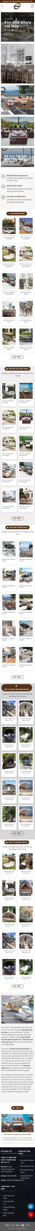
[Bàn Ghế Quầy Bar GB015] (26, 281)
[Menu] (2, 6)
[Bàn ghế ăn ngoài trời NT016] (26, 655)
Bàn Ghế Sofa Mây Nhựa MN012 (24, 428)
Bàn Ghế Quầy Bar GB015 (26, 293)
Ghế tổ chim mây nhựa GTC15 (26, 872)
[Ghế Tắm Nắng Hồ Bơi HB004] (26, 226)
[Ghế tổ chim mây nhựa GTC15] (26, 861)
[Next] (32, 1129)
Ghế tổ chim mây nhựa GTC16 (9, 872)
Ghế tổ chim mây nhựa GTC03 (26, 798)
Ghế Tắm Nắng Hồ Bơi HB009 (9, 238)
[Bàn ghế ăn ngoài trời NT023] (26, 576)
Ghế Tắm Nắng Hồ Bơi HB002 (7, 401)
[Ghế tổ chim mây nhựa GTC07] (26, 735)
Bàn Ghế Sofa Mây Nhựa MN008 (9, 293)
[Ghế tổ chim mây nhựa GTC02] (9, 814)
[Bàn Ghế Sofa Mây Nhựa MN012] (26, 417)
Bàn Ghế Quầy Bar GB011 (26, 321)
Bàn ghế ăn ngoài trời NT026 (8, 560)
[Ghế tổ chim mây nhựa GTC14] (9, 888)
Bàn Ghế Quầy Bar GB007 (9, 348)
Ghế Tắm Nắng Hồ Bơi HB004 (26, 238)
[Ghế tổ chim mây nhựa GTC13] (26, 888)
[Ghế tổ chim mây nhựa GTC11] (26, 914)
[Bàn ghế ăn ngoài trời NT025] (26, 549)
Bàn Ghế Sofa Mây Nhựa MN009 (7, 480)
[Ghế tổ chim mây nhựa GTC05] (26, 761)
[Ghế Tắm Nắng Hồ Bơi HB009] (9, 226)
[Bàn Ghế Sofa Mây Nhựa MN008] (9, 281)
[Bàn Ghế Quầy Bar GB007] (9, 337)
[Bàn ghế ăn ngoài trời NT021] (26, 602)
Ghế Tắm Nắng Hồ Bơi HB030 (26, 825)
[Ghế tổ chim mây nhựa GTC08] (9, 735)
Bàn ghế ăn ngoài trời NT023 (25, 586)
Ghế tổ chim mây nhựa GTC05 (26, 772)
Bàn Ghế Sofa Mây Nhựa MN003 (24, 507)
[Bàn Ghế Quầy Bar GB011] (26, 309)
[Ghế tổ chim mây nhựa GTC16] (9, 861)
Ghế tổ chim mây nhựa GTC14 (9, 898)
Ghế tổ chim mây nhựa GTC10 (9, 719)
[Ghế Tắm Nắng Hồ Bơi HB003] (9, 254)
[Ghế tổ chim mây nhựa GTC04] (9, 788)
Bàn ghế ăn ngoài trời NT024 (8, 586)
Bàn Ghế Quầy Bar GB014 (9, 321)
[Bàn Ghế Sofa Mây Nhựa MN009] (9, 470)
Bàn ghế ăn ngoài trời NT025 (25, 560)
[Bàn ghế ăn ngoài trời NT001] (26, 337)
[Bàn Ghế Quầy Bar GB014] (9, 309)
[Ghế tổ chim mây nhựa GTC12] (9, 914)
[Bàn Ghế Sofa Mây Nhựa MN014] (26, 391)
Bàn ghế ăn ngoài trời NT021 (25, 613)
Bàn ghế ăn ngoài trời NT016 (25, 665)
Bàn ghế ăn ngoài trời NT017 (8, 665)
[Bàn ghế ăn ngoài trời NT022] (9, 602)
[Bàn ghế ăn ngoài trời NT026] (9, 549)
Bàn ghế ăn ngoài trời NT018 (25, 639)
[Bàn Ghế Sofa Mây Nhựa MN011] (9, 444)
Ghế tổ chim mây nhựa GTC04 (9, 798)
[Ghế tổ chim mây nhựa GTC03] (26, 788)
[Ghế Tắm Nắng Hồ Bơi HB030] (26, 814)
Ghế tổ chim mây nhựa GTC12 (9, 925)
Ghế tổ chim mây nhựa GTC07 (26, 745)
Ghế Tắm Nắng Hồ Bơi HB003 (9, 265)
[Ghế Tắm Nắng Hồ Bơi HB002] (9, 391)
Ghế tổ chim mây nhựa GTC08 (9, 745)
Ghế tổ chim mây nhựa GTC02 (9, 825)
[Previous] (3, 1129)
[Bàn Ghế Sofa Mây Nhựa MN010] (26, 444)
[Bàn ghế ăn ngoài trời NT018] (26, 628)
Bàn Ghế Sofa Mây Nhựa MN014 (24, 401)
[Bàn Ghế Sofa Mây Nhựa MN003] (26, 496)
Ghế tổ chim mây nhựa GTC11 (26, 925)
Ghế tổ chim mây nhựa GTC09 (26, 719)
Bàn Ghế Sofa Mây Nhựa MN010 (24, 454)
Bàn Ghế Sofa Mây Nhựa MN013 (26, 265)
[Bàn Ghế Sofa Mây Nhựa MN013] (26, 254)
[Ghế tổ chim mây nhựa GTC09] (26, 708)
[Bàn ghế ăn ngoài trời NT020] (9, 628)
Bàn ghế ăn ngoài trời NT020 (8, 639)
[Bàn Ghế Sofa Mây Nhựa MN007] (9, 496)
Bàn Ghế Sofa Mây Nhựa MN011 (7, 454)
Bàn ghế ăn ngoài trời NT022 (8, 613)
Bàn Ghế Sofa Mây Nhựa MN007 (7, 507)
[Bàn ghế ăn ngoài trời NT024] (9, 576)
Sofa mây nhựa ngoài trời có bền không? (17, 1134)
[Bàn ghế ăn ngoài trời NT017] (9, 655)
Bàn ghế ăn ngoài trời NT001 (26, 348)
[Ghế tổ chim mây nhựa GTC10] (9, 708)
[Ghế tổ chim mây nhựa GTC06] (9, 761)
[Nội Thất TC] (17, 6)
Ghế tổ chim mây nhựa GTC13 (26, 898)
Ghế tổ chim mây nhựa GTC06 (9, 772)
